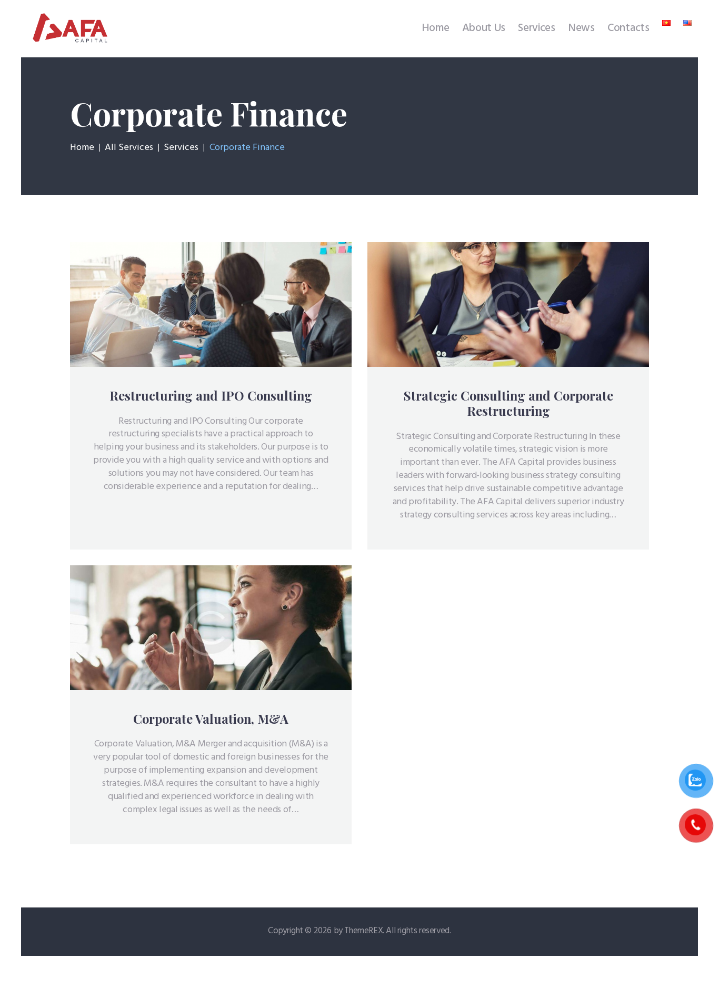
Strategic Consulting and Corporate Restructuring (508, 403)
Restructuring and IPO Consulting (210, 395)
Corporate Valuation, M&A (210, 718)
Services (181, 148)
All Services (129, 147)
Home (82, 148)
